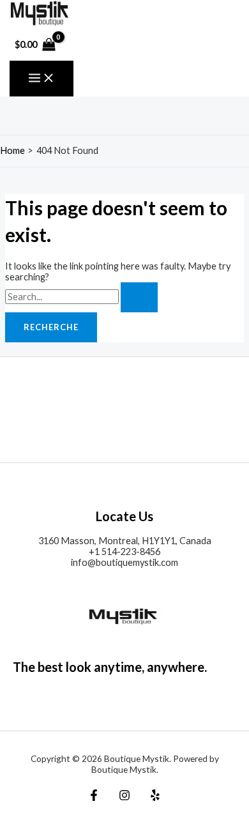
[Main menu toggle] (41, 78)
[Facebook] (94, 797)
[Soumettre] (139, 297)
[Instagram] (124, 797)
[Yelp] (155, 797)
